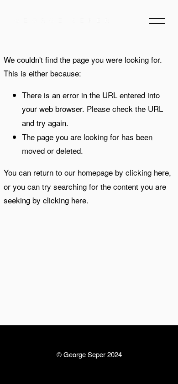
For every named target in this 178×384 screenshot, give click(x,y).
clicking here (147, 172)
